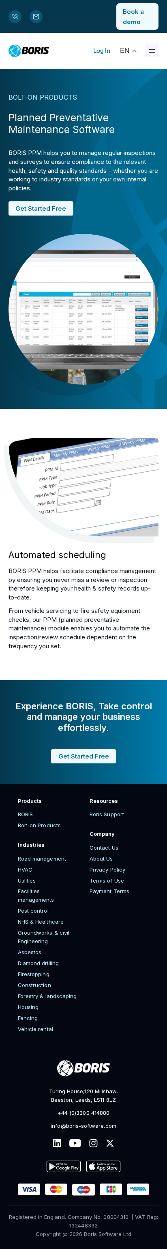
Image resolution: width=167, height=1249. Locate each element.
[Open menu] (152, 50)
